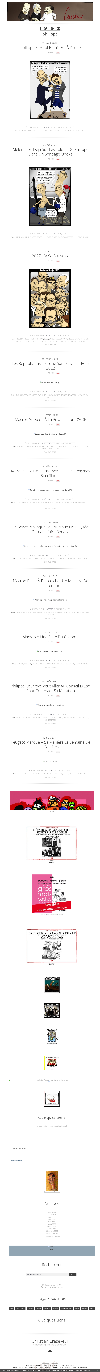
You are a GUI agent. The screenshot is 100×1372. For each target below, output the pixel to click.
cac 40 (56, 449)
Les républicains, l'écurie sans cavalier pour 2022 (50, 366)
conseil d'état (82, 718)
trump (92, 1308)
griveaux (60, 559)
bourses (44, 449)
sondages (53, 237)
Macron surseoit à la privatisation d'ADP (50, 419)
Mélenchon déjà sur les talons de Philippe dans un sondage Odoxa (50, 152)
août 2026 (52, 1212)
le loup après (42, 1126)
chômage (85, 612)
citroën (31, 774)
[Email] (58, 28)
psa (26, 774)
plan (60, 774)
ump (11, 1308)
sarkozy (66, 718)
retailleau (28, 341)
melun (71, 774)
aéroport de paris (24, 446)
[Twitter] (46, 28)
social (65, 774)
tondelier (63, 341)
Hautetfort (55, 1363)
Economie (56, 443)
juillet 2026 (51, 1215)
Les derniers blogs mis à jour (34, 1365)
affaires (19, 718)
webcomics (51, 1126)
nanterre (27, 718)
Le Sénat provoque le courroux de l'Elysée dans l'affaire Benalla (50, 529)
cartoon (67, 131)
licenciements (52, 774)
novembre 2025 (52, 1233)
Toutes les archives (52, 1237)
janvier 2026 (52, 1229)
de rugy (53, 559)
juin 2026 (51, 1217)
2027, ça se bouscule (50, 255)
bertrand (35, 395)
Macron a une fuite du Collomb (51, 636)
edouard (35, 664)
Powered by (16, 1160)
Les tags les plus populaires (66, 1365)
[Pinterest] (52, 28)
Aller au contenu (7, 2)
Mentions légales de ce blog (36, 1367)
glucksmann (62, 339)
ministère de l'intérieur (55, 664)
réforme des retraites (60, 503)
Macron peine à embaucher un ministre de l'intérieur (50, 583)
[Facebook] (40, 28)
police (78, 612)
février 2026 (51, 1226)
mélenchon (21, 237)
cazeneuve (42, 341)
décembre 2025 (52, 1231)
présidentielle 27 (23, 339)
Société (71, 127)
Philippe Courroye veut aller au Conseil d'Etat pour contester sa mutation (51, 688)
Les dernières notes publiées (50, 1365)
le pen (35, 341)
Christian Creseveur (50, 1341)
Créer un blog (46, 1363)
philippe (23, 131)
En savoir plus (86, 1370)
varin (44, 774)
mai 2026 (51, 1219)
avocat (73, 718)
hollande (19, 341)
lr (16, 395)
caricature (58, 131)
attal (86, 339)
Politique (56, 127)
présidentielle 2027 (45, 131)
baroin (20, 395)
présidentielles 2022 (59, 395)
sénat (20, 559)
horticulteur (69, 612)
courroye (52, 718)
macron (35, 446)
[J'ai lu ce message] (98, 1370)
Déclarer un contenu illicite (20, 1367)
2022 (48, 395)
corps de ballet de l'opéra (26, 503)
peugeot (20, 774)
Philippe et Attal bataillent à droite (50, 47)
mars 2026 (52, 1224)
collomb (46, 612)
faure (49, 341)
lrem (69, 395)
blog (85, 1367)
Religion (64, 127)
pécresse (27, 395)
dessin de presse (78, 395)
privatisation (51, 446)
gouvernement (36, 612)
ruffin (80, 339)
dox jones (84, 446)
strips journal (61, 1126)
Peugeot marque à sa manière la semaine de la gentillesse (50, 744)
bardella (52, 339)
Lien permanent (33, 127)
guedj (46, 339)
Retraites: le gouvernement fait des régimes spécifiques (50, 473)
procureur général (39, 718)
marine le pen (20, 1308)
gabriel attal (32, 131)
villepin (34, 339)
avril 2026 (52, 1222)
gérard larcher (29, 559)
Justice (59, 714)
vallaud (55, 341)
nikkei (51, 449)
